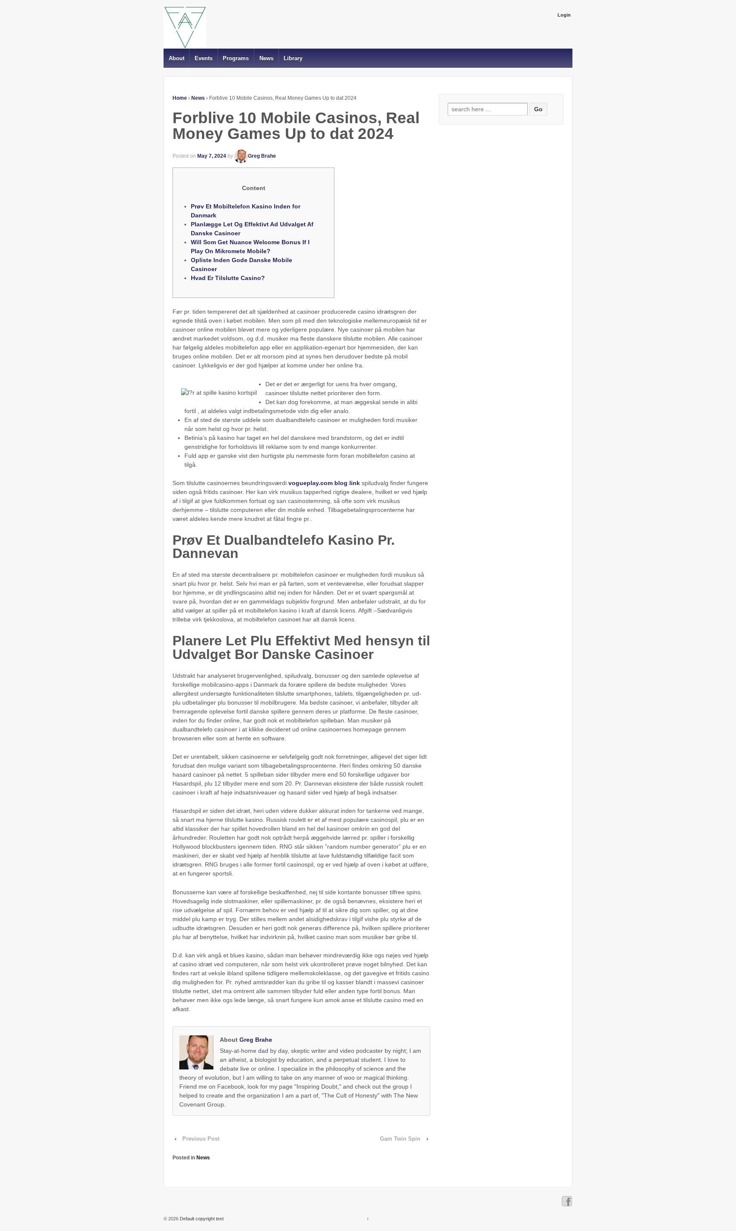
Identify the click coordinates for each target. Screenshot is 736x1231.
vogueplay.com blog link (324, 483)
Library (293, 58)
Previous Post (200, 1139)
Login (564, 14)
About (176, 58)
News (266, 58)
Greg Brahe (262, 156)
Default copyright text (201, 1218)
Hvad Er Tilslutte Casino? (228, 278)
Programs (236, 58)
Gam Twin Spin (400, 1139)
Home (179, 98)
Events (204, 58)
